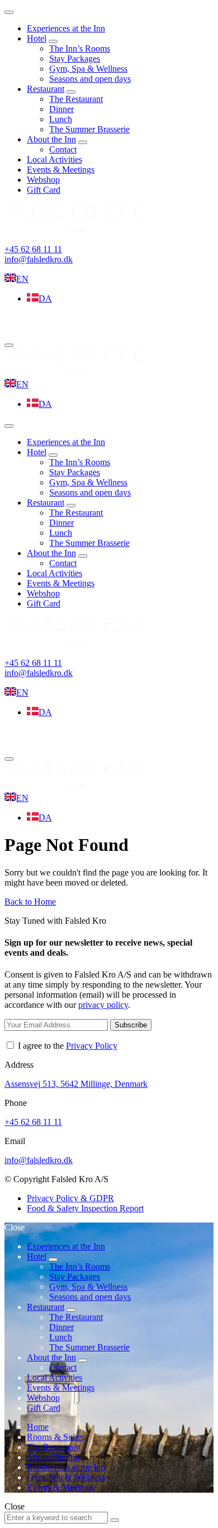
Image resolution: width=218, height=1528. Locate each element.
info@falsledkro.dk (38, 259)
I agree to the (66, 1045)
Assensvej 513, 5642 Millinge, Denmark (76, 1084)
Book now (36, 325)
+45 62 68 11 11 (33, 249)
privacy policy (103, 1005)
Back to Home (30, 901)
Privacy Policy (91, 1045)
